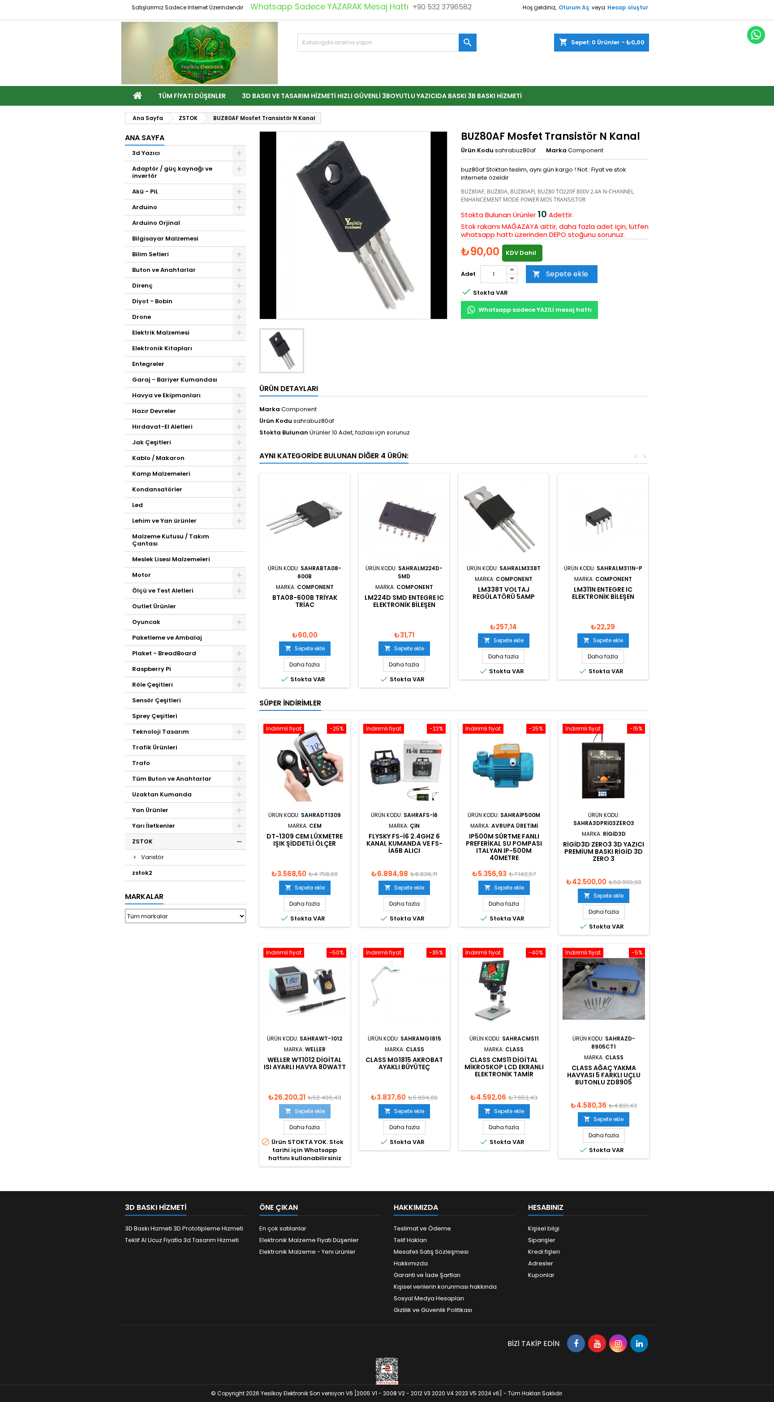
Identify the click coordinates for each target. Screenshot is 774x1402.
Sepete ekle (560, 274)
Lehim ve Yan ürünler (164, 520)
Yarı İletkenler (153, 825)
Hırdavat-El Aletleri (162, 426)
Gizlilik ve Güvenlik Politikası (433, 1310)
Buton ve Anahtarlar (164, 270)
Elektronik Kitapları (162, 348)
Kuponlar (541, 1275)
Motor (141, 575)
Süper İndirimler (290, 703)
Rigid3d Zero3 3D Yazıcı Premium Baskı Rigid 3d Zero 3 (603, 851)
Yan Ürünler (150, 810)
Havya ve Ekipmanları (166, 395)
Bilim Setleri (150, 254)
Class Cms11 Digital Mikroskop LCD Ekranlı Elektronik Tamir (504, 1067)
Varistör (152, 857)
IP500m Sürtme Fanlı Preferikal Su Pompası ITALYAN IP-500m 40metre (504, 847)
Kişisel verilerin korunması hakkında (445, 1286)
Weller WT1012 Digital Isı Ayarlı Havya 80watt (305, 1063)
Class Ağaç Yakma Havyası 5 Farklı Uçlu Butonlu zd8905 (604, 1075)
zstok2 (142, 873)
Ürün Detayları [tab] (288, 388)
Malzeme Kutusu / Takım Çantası (170, 540)
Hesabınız (545, 1207)
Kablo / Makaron (158, 458)
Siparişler (541, 1240)
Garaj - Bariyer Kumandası (174, 379)
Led (137, 505)
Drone (141, 317)
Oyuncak (146, 622)
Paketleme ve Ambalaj (167, 637)
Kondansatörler (157, 489)
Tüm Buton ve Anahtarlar (171, 778)
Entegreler (148, 364)
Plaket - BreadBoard (164, 653)
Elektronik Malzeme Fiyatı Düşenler (309, 1240)
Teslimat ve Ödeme (422, 1228)
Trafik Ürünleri (154, 747)
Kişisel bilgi (543, 1228)
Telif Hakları (410, 1240)
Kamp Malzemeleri (161, 473)
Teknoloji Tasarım (160, 731)
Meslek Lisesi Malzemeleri (171, 559)
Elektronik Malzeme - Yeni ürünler (307, 1251)
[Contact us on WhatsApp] (756, 35)
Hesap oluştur (627, 7)
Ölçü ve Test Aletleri (163, 590)
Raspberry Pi (151, 669)
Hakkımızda (411, 1263)
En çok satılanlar (282, 1228)
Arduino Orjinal (156, 223)
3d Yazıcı (146, 153)
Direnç (142, 285)
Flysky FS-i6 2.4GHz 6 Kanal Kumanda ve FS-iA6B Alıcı (404, 843)
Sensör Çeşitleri (156, 700)
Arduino (144, 207)
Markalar (144, 896)
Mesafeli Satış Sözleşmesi (431, 1251)
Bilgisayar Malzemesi (165, 238)
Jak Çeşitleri (151, 442)
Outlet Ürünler (154, 606)
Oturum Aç (574, 7)
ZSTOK (142, 841)
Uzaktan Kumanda (162, 794)
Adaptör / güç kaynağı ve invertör (172, 172)
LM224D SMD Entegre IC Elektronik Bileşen (404, 601)
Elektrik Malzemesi (160, 332)
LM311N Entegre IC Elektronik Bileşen (603, 593)
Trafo (141, 763)
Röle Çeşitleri (152, 684)
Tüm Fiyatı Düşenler (192, 95)
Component (299, 409)
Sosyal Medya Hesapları (429, 1298)
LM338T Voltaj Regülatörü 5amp (504, 593)
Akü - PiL (145, 191)
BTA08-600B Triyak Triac (304, 601)
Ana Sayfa (144, 138)
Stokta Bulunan (486, 215)
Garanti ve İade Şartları (427, 1275)
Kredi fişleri (544, 1251)
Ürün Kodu (477, 150)
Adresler (540, 1263)
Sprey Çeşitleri (154, 716)
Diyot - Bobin (152, 301)
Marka (556, 150)
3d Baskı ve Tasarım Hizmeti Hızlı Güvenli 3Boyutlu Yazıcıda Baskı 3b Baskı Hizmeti (382, 95)
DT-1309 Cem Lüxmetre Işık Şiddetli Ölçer (305, 840)
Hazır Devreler (154, 411)
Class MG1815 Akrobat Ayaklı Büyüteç (404, 1063)
